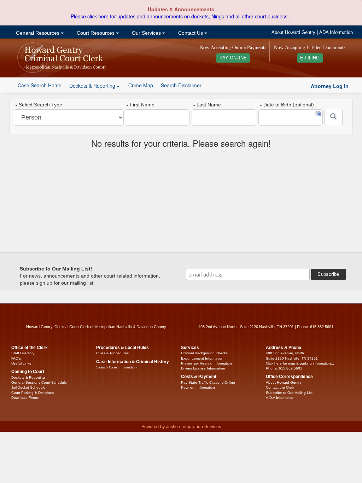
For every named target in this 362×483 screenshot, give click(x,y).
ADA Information (336, 32)
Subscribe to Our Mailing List (289, 393)
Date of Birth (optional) (288, 104)
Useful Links (21, 363)
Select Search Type (40, 104)
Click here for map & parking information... (300, 363)
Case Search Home (40, 85)
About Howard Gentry (293, 32)
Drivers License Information (203, 368)
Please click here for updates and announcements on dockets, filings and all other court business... (181, 16)
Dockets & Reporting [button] (93, 85)
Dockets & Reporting (28, 377)
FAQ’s (16, 358)
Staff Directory (22, 353)
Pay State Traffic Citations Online (208, 382)
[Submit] (333, 117)
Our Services (146, 33)
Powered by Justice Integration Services (181, 426)
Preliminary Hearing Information (206, 363)
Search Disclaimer (181, 85)
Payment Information (198, 387)
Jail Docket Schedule (28, 387)
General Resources (37, 33)
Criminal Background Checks (204, 353)
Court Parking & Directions (32, 393)
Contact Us (190, 33)
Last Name (209, 104)
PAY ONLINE (233, 58)
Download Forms (25, 398)
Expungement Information (202, 358)
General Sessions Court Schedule (39, 382)
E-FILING (310, 58)
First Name (142, 104)
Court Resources (95, 33)
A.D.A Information (280, 398)
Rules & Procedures (112, 353)
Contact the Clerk (280, 387)
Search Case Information (116, 367)
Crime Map (140, 85)
